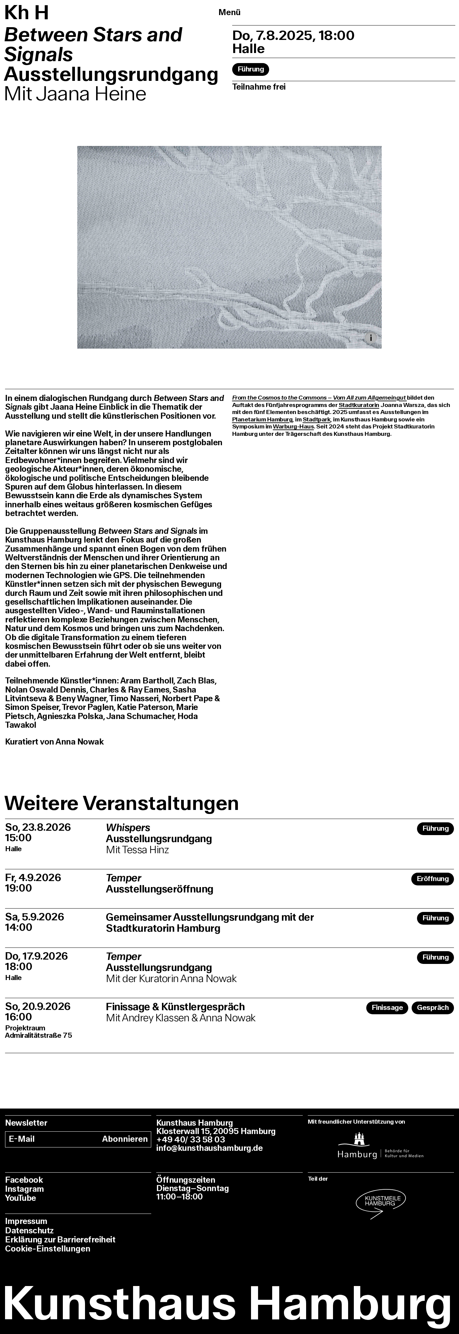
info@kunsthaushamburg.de (209, 1148)
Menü (229, 12)
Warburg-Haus (293, 426)
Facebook (24, 1180)
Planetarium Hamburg (262, 419)
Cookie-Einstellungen (47, 1249)
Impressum (26, 1221)
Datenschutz (29, 1231)
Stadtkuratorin (359, 405)
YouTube (20, 1198)
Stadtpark (317, 419)
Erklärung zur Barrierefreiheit (60, 1240)
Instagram (24, 1189)
